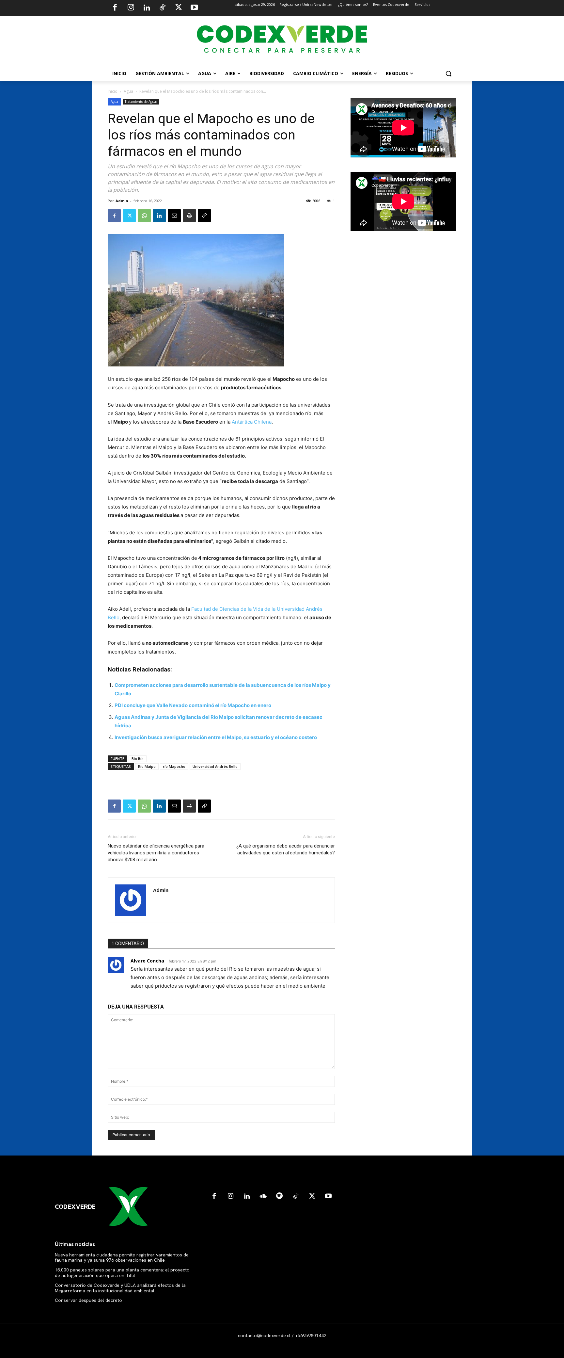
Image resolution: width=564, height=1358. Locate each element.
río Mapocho (174, 766)
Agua (128, 91)
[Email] (174, 215)
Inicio (113, 91)
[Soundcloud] (263, 1196)
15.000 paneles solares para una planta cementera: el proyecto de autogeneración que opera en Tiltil (122, 1272)
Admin (122, 200)
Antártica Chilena (252, 422)
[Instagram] (131, 8)
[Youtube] (194, 8)
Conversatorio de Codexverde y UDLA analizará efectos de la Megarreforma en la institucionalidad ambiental (120, 1288)
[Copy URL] (204, 215)
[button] (448, 73)
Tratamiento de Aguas (141, 101)
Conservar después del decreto (88, 1300)
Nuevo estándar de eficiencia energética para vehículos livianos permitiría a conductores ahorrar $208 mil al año (156, 853)
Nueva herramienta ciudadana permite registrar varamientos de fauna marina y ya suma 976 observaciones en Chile (122, 1257)
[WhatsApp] (144, 215)
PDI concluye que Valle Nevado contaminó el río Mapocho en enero (193, 705)
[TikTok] (162, 8)
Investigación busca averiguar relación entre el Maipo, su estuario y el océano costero (216, 737)
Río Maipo (147, 766)
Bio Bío (138, 758)
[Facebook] (115, 8)
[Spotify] (279, 1196)
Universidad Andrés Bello (215, 766)
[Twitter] (178, 8)
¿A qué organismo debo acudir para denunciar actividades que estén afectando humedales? (285, 849)
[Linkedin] (146, 8)
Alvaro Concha (147, 961)
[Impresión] (189, 215)
